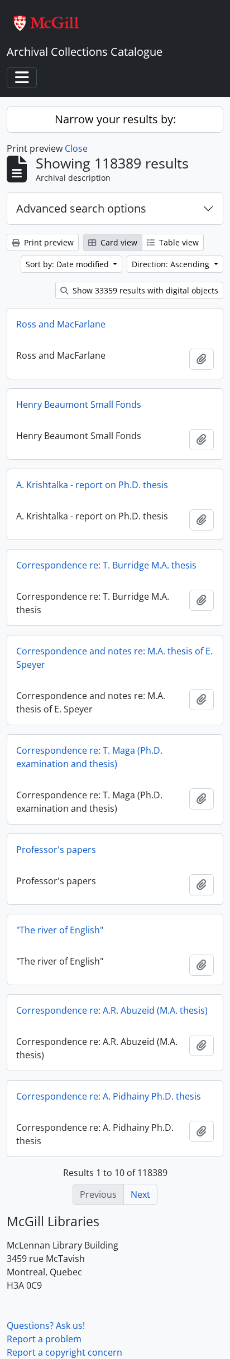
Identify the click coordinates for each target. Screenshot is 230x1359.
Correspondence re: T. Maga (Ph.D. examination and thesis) (89, 757)
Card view (117, 242)
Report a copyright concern (64, 1352)
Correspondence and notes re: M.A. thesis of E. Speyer (114, 658)
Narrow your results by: (115, 119)
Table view (178, 242)
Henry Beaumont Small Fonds (78, 404)
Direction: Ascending (172, 264)
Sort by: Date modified (68, 264)
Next (140, 1194)
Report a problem (44, 1339)
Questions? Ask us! (46, 1325)
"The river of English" (59, 930)
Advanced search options (81, 208)
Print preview (48, 242)
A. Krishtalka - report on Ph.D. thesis (92, 485)
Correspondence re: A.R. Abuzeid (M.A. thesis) (112, 1010)
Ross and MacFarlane (61, 324)
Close (76, 148)
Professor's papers (56, 850)
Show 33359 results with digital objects (144, 290)
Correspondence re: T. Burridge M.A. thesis (106, 565)
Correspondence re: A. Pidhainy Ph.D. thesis (108, 1096)
